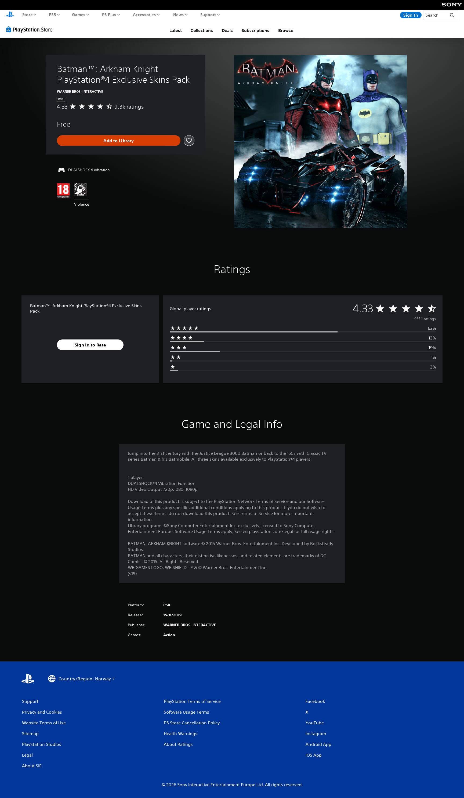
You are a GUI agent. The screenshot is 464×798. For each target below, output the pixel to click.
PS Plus (109, 14)
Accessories (144, 14)
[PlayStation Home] (10, 15)
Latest (175, 30)
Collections (202, 30)
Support (208, 14)
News (178, 14)
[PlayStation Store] (30, 29)
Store (27, 14)
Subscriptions (255, 30)
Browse (285, 30)
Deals (227, 30)
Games (79, 14)
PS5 (52, 14)
